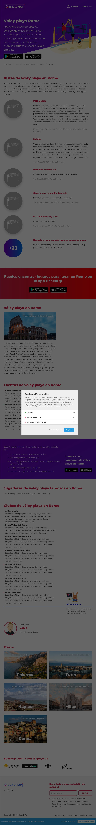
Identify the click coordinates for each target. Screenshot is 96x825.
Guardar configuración (55, 430)
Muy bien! (69, 430)
